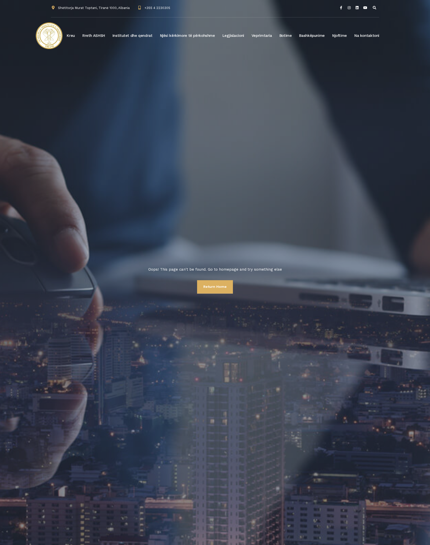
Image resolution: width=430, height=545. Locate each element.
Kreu (71, 35)
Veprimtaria (262, 35)
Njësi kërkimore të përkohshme (187, 35)
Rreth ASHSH (93, 35)
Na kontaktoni (366, 35)
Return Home (215, 287)
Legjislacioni (233, 35)
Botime (285, 35)
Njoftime (339, 35)
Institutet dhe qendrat (132, 35)
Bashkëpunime (312, 35)
